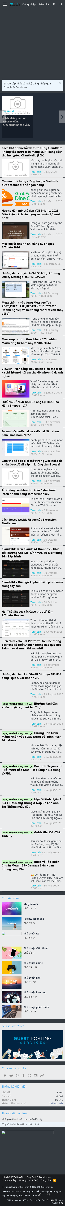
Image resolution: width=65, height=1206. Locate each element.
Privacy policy (9, 1180)
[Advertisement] (32, 43)
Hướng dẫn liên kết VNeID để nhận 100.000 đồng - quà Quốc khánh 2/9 (31, 676)
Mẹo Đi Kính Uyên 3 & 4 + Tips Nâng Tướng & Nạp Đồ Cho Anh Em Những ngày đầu (31, 802)
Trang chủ (46, 1180)
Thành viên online (14, 1113)
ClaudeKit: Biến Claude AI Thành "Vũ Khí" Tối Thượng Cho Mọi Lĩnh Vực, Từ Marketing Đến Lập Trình (32, 552)
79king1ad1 (56, 1103)
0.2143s (50, 1200)
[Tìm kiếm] (61, 4)
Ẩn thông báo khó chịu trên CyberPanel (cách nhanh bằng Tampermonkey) (29, 492)
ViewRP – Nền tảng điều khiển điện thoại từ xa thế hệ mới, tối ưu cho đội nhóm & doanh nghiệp (32, 372)
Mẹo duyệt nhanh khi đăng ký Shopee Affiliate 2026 (28, 245)
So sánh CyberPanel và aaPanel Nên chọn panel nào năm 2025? (30, 433)
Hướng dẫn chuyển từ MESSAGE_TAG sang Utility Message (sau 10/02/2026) (31, 275)
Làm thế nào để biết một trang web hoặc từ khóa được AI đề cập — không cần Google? (32, 462)
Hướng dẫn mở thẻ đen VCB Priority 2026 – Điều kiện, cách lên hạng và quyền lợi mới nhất (31, 214)
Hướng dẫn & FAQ (28, 1180)
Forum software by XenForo (27, 1187)
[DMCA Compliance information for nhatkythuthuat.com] (44, 1195)
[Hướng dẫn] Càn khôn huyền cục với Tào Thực (30, 705)
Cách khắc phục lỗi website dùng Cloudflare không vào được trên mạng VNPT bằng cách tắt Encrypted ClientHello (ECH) (17, 121)
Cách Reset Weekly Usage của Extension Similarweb (29, 521)
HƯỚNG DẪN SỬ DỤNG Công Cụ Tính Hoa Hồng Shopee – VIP (30, 403)
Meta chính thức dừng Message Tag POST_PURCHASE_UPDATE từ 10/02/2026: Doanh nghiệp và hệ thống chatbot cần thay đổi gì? (32, 308)
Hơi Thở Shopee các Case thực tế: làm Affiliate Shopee (27, 613)
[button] (62, 1202)
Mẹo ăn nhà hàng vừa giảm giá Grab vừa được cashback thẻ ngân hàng (30, 183)
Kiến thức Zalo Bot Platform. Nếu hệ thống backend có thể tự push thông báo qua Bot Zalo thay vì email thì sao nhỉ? (31, 644)
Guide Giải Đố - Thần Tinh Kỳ (32, 834)
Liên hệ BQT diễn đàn (13, 1177)
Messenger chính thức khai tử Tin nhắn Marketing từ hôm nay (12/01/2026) (29, 341)
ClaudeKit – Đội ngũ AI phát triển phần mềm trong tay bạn (32, 584)
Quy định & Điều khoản (39, 1177)
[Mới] (54, 4)
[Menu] (5, 4)
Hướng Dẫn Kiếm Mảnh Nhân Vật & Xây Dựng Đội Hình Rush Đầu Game (32, 736)
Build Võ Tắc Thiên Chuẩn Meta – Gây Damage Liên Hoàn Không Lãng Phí (30, 865)
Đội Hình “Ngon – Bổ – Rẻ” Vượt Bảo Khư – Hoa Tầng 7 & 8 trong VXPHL (32, 769)
